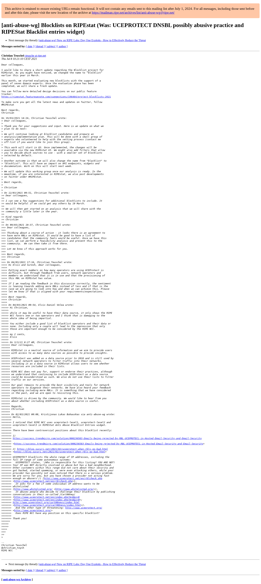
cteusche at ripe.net (35, 55)
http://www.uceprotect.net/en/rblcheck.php (73, 478)
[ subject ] (50, 46)
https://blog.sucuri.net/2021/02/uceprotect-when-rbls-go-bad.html (62, 449)
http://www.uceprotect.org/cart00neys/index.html (46, 502)
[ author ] (62, 46)
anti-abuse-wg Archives (17, 579)
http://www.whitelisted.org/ (33, 489)
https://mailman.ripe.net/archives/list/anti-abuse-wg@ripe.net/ (133, 12)
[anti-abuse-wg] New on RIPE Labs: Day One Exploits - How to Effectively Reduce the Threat (92, 40)
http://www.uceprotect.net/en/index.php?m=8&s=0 (47, 497)
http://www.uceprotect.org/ (83, 507)
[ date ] (30, 46)
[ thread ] (40, 46)
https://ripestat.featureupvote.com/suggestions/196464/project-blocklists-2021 (56, 96)
